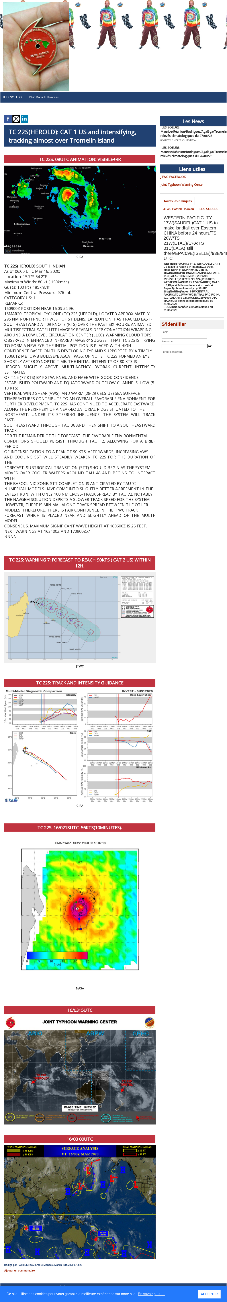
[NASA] (80, 835)
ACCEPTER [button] (209, 1294)
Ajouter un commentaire (19, 1270)
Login (165, 332)
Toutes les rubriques (178, 201)
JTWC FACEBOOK (173, 177)
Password (168, 341)
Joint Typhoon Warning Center (182, 184)
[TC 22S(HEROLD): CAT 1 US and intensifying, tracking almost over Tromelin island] (80, 1017)
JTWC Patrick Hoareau (43, 97)
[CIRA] (80, 167)
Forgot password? (172, 351)
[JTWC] (80, 573)
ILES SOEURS (12, 97)
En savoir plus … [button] (151, 1294)
